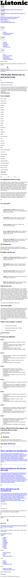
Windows (11, 22)
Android (2, 22)
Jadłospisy (16, 13)
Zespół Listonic (10, 82)
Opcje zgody (3, 574)
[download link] (3, 533)
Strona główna (4, 70)
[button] (2, 24)
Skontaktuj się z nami (7, 564)
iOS (5, 22)
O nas (4, 560)
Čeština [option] (4, 545)
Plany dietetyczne (21, 13)
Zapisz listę (3, 172)
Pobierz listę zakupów (5, 93)
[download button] (4, 67)
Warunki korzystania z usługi (9, 569)
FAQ (4, 554)
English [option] (4, 537)
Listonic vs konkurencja (12, 18)
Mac (14, 22)
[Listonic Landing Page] (14, 4)
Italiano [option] (4, 546)
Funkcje (2, 9)
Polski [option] (4, 538)
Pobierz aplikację (4, 19)
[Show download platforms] (9, 21)
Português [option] (5, 543)
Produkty (2, 13)
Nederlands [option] (5, 542)
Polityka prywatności (7, 568)
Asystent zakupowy (19, 9)
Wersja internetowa (7, 552)
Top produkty (11, 13)
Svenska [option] (5, 544)
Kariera (4, 561)
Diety (2, 17)
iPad (6, 22)
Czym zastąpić (15, 17)
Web (8, 22)
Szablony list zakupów (7, 17)
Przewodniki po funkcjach (9, 9)
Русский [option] (5, 548)
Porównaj (6, 13)
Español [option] (4, 541)
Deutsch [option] (5, 539)
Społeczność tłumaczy (7, 556)
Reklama (5, 562)
